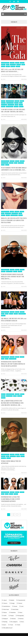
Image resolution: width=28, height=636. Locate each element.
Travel (11, 624)
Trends (18, 66)
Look (8, 64)
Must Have (12, 64)
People (7, 66)
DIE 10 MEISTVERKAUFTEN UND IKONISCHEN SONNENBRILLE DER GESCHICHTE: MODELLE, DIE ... (12, 403)
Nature (18, 64)
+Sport (5, 600)
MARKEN (14, 551)
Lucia (4, 79)
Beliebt (3, 394)
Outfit (3, 66)
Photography (9, 106)
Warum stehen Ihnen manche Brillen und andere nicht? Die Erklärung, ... (12, 276)
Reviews (13, 66)
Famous (22, 62)
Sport (4, 624)
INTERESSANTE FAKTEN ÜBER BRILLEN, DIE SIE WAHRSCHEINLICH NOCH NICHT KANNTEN (13, 364)
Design (17, 62)
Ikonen (3, 64)
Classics (12, 62)
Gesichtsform (10, 102)
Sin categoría (13, 358)
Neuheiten (13, 612)
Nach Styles (10, 104)
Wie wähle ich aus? (7, 627)
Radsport (5, 618)
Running (5, 621)
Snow (22, 621)
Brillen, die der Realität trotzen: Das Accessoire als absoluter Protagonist (14, 220)
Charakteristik (5, 62)
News (23, 64)
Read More (24, 79)
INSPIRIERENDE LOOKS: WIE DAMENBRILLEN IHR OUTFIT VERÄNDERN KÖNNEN (10, 499)
